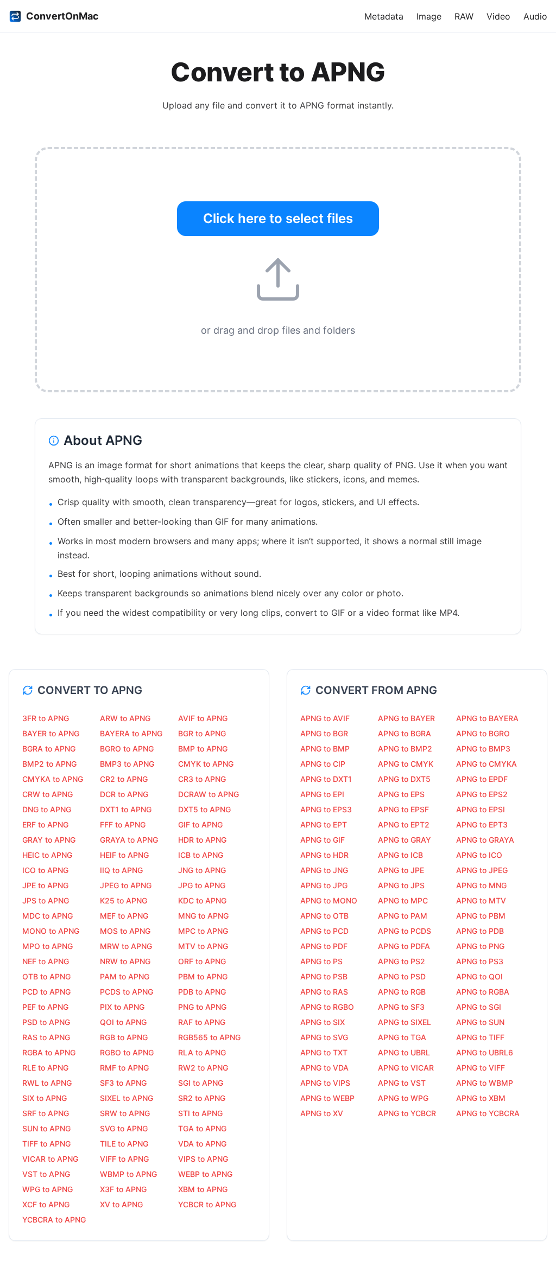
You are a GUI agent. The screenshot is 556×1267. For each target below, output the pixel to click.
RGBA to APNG (48, 1052)
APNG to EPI (322, 794)
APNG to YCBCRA (488, 1113)
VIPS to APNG (203, 1158)
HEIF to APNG (124, 854)
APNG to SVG (324, 1037)
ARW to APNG (125, 718)
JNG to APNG (202, 870)
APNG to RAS (324, 991)
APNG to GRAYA (485, 839)
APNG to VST (402, 1082)
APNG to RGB (402, 991)
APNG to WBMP (484, 1082)
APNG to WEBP (327, 1098)
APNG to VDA (324, 1067)
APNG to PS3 (479, 961)
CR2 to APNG (124, 779)
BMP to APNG (203, 748)
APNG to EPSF (403, 809)
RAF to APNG (201, 1022)
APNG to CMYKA (486, 763)
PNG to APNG (202, 1006)
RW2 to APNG (203, 1067)
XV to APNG (121, 1204)
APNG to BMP (325, 748)
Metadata (383, 16)
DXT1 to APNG (125, 809)
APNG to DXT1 (326, 779)
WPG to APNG (47, 1189)
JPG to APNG (201, 885)
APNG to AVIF (325, 718)
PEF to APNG (45, 1006)
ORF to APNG (202, 961)
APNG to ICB (400, 854)
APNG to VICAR (406, 1067)
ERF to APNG (45, 824)
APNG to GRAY (404, 839)
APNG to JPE (401, 870)
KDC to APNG (202, 900)
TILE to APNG (124, 1143)
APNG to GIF (322, 839)
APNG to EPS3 (326, 809)
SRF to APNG (45, 1113)
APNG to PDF (324, 946)
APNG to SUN (480, 1022)
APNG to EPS (401, 794)
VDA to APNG (202, 1143)
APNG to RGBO (327, 1006)
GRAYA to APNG (129, 839)
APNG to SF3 (401, 1006)
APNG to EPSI (480, 809)
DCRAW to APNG (208, 794)
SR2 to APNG (201, 1098)
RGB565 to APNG (209, 1037)
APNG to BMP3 (483, 748)
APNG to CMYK (405, 763)
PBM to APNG (203, 976)
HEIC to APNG (47, 854)
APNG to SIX (322, 1022)
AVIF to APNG (203, 718)
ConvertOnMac (62, 16)
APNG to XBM (481, 1098)
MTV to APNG (203, 946)
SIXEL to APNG (126, 1098)
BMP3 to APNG (127, 763)
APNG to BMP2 (405, 748)
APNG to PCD (324, 930)
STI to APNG (200, 1113)
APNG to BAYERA (487, 718)
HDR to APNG (202, 839)
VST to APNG (46, 1174)
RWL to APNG (47, 1082)
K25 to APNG (123, 900)
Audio (535, 16)
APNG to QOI (479, 976)
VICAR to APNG (50, 1158)
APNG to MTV (481, 900)
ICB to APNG (200, 854)
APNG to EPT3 (482, 824)
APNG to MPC (403, 900)
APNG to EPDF (482, 779)
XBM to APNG (203, 1189)
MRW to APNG (126, 946)
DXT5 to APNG (204, 809)
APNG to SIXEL (404, 1022)
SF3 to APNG (123, 1082)
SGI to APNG (200, 1082)
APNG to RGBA (482, 991)
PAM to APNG (124, 976)
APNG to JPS (401, 885)
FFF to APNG (123, 824)
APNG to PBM (481, 915)
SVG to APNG (124, 1128)
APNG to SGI (478, 1006)
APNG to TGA (402, 1037)
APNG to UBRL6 (484, 1052)
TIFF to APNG (46, 1143)
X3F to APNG (123, 1189)
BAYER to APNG (50, 733)
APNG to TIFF (480, 1037)
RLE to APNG (45, 1067)
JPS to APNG (45, 900)
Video (498, 16)
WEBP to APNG (205, 1174)
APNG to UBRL (404, 1052)
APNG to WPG (403, 1098)
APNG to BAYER (406, 718)
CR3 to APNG (202, 779)
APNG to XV (321, 1113)
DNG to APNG (46, 809)
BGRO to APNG (127, 748)
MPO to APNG (47, 946)
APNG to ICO (479, 854)
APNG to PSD (402, 976)
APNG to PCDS (404, 930)
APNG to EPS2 (482, 794)
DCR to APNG (124, 794)
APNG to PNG (480, 946)
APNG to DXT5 (404, 779)
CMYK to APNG (205, 763)
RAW (463, 16)
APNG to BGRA (404, 733)
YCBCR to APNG (207, 1204)
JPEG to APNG (125, 885)
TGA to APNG (202, 1128)
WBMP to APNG (128, 1174)
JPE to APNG (45, 885)
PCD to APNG (46, 991)
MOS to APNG (125, 930)
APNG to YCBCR (407, 1113)
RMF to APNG (124, 1067)
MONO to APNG (50, 930)
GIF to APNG (200, 824)
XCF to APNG (46, 1204)
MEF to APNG (124, 915)
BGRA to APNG (48, 748)
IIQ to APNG (121, 870)
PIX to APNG (122, 1006)
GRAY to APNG (48, 839)
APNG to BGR (324, 733)
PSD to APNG (46, 1022)
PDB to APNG (202, 991)
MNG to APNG (203, 915)
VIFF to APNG (124, 1158)
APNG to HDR (324, 854)
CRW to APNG (47, 794)
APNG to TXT (324, 1052)
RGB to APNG (124, 1037)
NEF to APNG (45, 961)
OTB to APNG (46, 976)
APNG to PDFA (404, 946)
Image (428, 16)
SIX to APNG (44, 1098)
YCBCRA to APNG (54, 1219)
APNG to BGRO (483, 733)
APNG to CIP (322, 763)
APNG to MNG (481, 885)
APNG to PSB (324, 976)
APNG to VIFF (480, 1067)
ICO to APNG (45, 870)
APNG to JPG (324, 885)
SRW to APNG (125, 1113)
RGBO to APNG (127, 1052)
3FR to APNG (45, 718)
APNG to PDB (480, 930)
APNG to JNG (324, 870)
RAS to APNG (46, 1037)
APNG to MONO (328, 900)
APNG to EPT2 (403, 824)
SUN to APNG (46, 1128)
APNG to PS (321, 961)
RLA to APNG (202, 1052)
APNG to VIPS (325, 1082)
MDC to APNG (47, 915)
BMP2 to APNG (49, 763)
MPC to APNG (203, 930)
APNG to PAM (402, 915)
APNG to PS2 (401, 961)
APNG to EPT (323, 824)
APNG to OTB (324, 915)
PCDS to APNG (126, 991)
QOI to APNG (123, 1022)
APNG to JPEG (482, 870)
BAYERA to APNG (131, 733)
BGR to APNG (202, 733)
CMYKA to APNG (52, 779)
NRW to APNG (125, 961)
